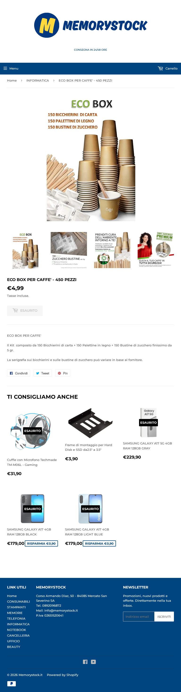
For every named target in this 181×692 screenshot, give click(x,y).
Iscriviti (164, 616)
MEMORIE (15, 613)
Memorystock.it (30, 675)
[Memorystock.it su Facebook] (85, 662)
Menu (13, 68)
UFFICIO (13, 641)
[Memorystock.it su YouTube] (93, 662)
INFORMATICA (37, 80)
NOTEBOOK (16, 630)
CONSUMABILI (18, 601)
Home (12, 80)
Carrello (171, 68)
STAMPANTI (16, 607)
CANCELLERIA (18, 635)
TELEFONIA (16, 618)
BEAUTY (13, 647)
